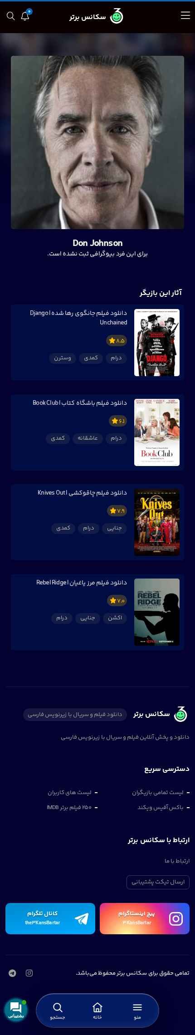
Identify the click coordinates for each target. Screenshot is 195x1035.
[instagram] (29, 974)
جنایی (114, 528)
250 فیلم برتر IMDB (69, 807)
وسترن (62, 358)
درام (116, 358)
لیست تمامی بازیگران (158, 792)
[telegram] (12, 974)
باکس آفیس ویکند (160, 807)
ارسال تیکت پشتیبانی (158, 882)
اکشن (115, 618)
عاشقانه (88, 438)
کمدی (91, 358)
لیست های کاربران (70, 792)
